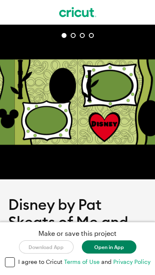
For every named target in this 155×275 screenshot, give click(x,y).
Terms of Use (82, 261)
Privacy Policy (131, 261)
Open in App (109, 247)
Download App (46, 247)
